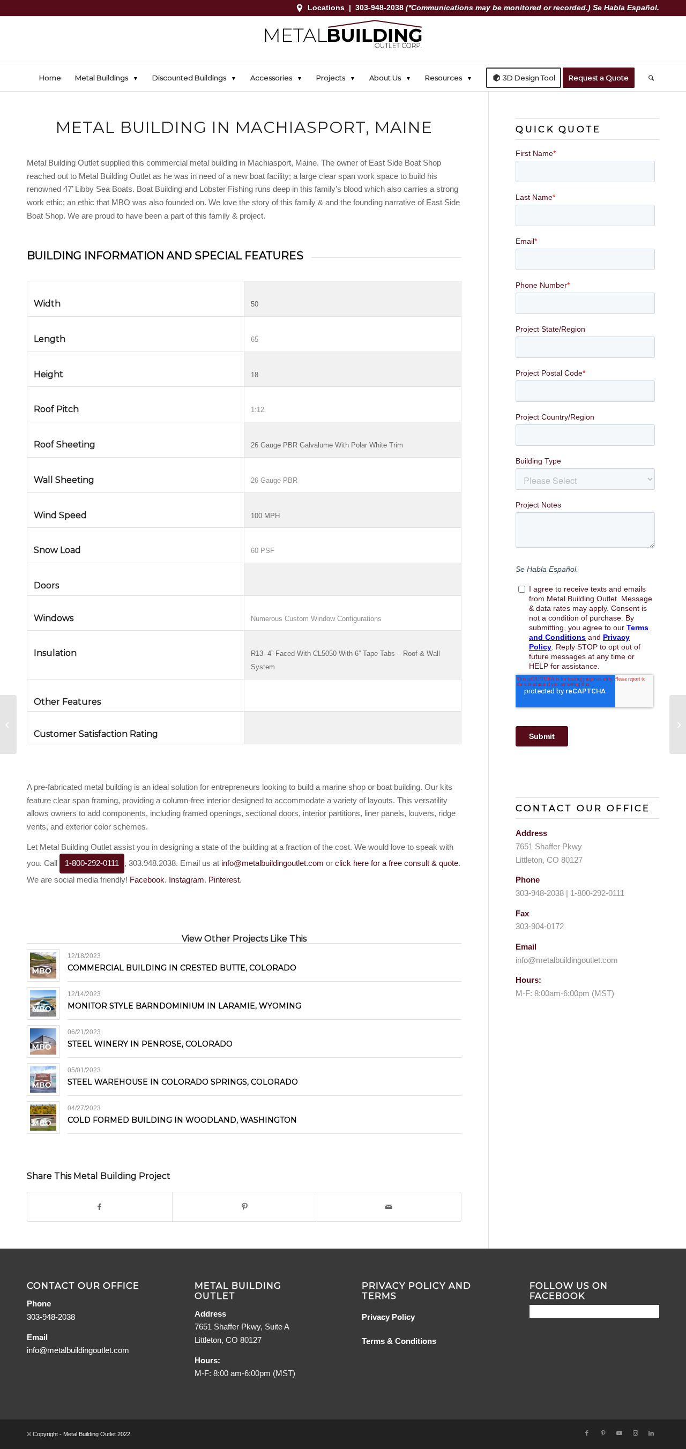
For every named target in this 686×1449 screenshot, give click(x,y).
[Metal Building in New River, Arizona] (8, 724)
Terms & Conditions (399, 1341)
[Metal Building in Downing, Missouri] (677, 724)
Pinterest (224, 879)
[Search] (648, 77)
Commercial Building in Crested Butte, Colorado (182, 968)
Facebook (147, 879)
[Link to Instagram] (635, 1433)
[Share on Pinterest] (245, 1207)
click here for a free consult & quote (396, 863)
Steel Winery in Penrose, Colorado (150, 1044)
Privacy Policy (388, 1316)
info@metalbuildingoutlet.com (272, 863)
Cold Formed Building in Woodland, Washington (182, 1120)
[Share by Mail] (389, 1207)
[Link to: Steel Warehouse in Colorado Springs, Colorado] (43, 1079)
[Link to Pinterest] (603, 1433)
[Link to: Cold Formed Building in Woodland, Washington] (43, 1117)
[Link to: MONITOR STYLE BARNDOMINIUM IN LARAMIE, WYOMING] (43, 1003)
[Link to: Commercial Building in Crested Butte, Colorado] (43, 965)
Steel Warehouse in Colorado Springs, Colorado (183, 1082)
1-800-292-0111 (92, 863)
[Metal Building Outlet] (343, 40)
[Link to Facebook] (587, 1433)
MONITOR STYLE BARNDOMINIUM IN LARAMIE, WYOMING (184, 1006)
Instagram (186, 879)
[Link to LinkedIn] (651, 1433)
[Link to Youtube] (619, 1433)
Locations (326, 7)
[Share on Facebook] (99, 1207)
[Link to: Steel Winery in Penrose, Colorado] (43, 1041)
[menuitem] (50, 77)
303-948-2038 (380, 7)
